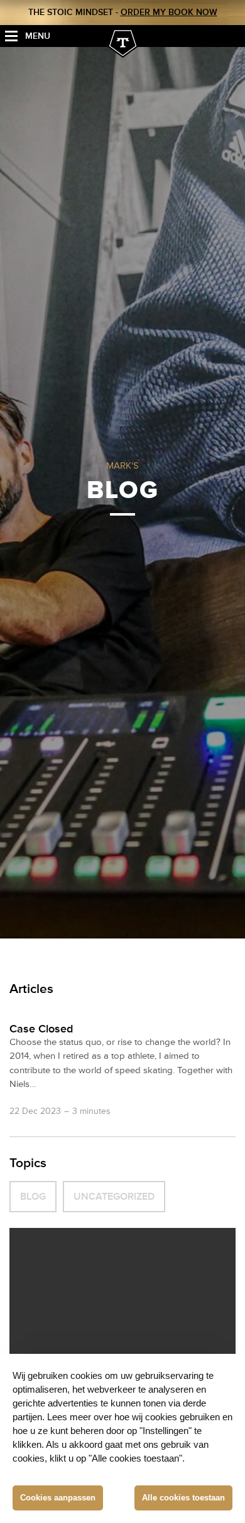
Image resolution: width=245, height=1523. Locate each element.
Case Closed (41, 1029)
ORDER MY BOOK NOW (169, 12)
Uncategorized (114, 1196)
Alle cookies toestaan (183, 1497)
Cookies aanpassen (57, 1497)
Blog (33, 1196)
